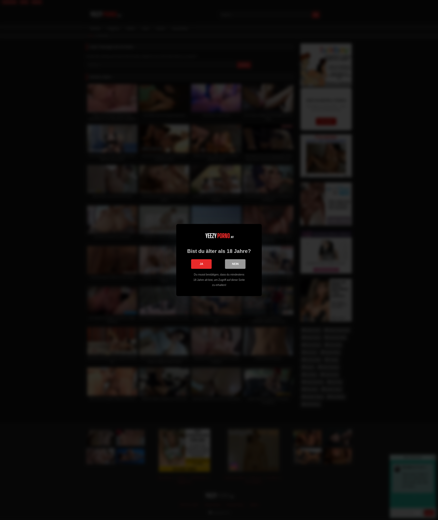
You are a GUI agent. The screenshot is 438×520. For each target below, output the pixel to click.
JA (201, 263)
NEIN (235, 263)
